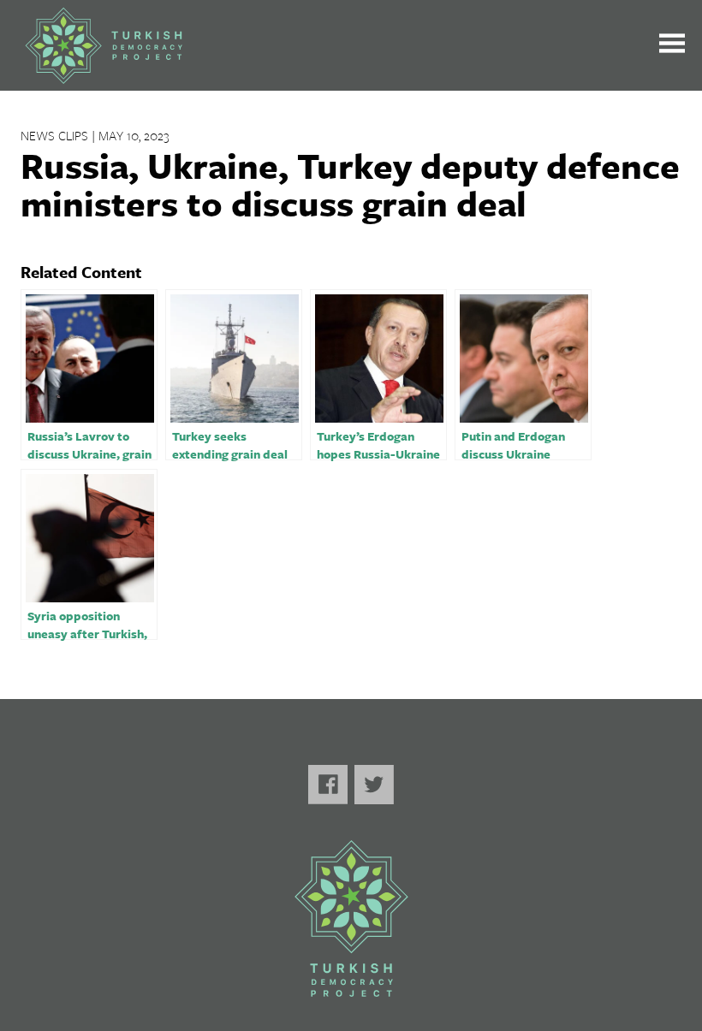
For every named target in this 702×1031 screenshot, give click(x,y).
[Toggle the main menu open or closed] (672, 46)
